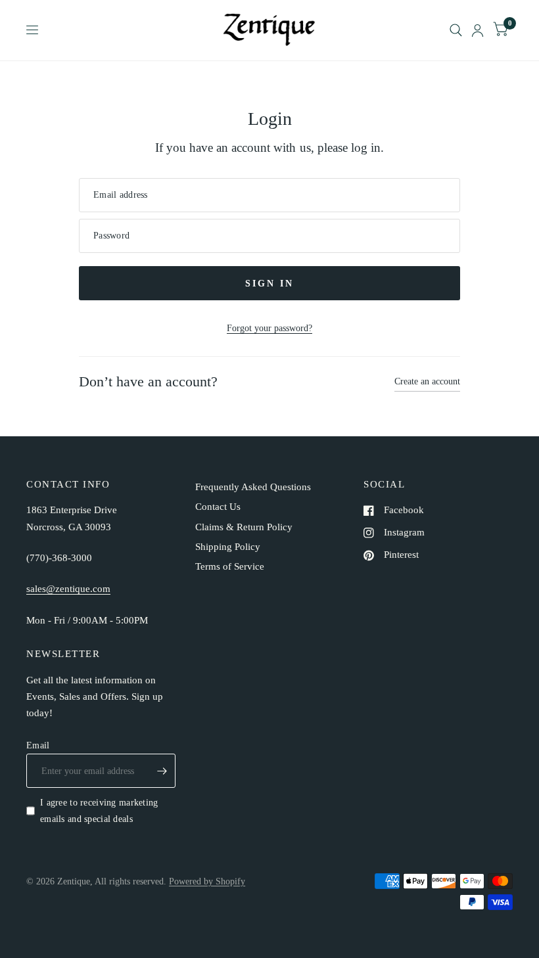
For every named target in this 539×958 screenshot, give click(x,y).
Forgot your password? (269, 328)
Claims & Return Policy (244, 527)
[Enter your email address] (162, 771)
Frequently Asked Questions (253, 487)
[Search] (456, 30)
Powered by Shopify (207, 881)
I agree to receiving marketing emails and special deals (99, 810)
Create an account (427, 381)
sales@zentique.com (68, 588)
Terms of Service (229, 566)
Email (37, 745)
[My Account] (477, 30)
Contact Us (218, 506)
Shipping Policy (227, 546)
